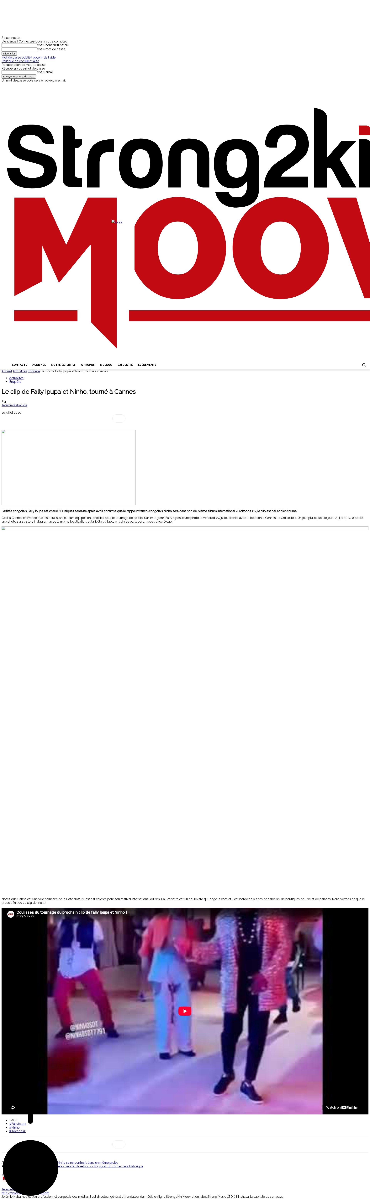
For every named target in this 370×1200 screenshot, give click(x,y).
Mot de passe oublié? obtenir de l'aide (29, 57)
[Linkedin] (14, 85)
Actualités (20, 371)
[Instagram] (9, 85)
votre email (45, 72)
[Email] (63, 418)
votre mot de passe (51, 49)
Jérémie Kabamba (14, 405)
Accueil (7, 371)
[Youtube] (25, 85)
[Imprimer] (77, 418)
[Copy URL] (104, 418)
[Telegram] (91, 418)
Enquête (34, 371)
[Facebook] (4, 85)
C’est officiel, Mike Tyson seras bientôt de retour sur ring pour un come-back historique (82, 1166)
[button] (363, 364)
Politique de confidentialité (20, 61)
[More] (118, 418)
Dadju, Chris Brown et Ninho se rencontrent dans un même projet (72, 1162)
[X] (20, 85)
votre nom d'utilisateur (53, 45)
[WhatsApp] (35, 418)
